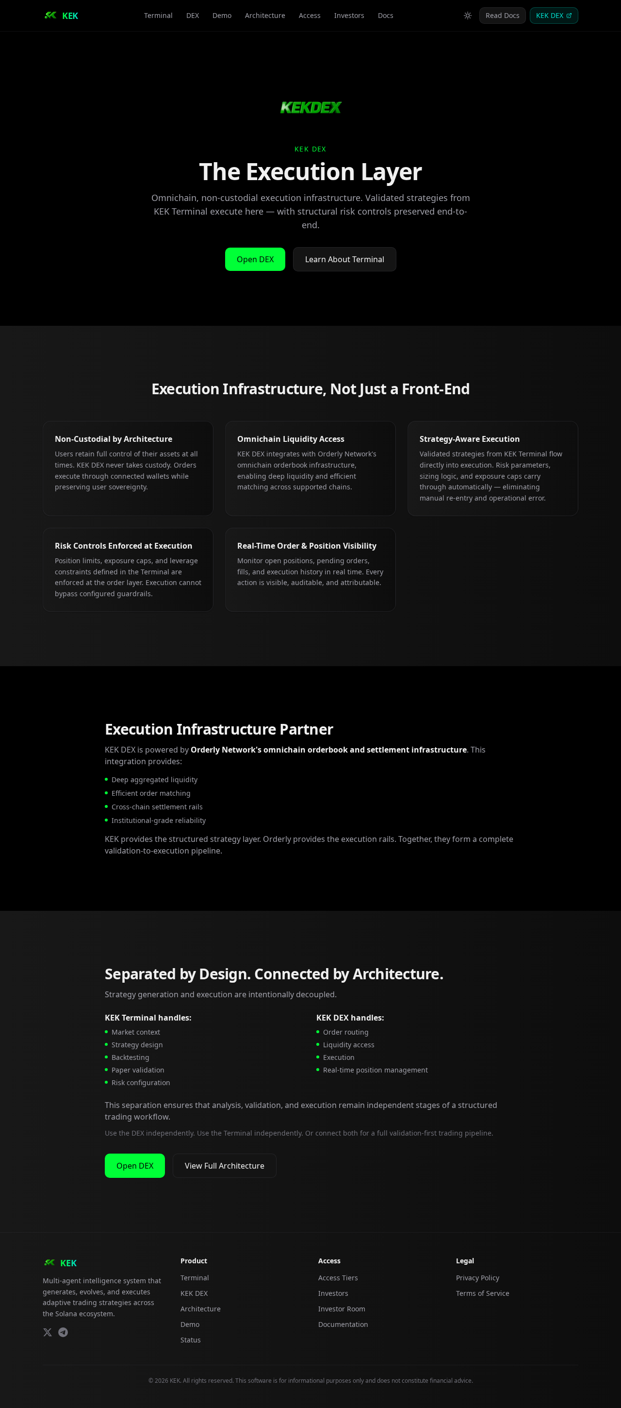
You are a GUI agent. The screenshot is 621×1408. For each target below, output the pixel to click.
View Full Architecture (224, 1165)
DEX (192, 15)
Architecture (265, 15)
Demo (221, 15)
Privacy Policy (477, 1277)
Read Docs (503, 15)
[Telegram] (63, 1332)
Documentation (343, 1324)
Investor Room (341, 1308)
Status (190, 1339)
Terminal (158, 15)
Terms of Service (482, 1293)
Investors (349, 15)
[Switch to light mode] (467, 15)
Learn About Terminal (344, 259)
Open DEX (255, 259)
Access (310, 15)
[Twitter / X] (47, 1332)
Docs (385, 15)
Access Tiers (338, 1277)
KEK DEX (549, 15)
